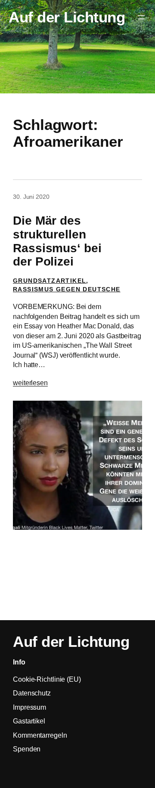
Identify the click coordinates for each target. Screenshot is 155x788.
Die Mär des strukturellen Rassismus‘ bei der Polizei (57, 241)
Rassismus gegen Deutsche (67, 289)
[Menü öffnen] (141, 17)
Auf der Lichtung (67, 17)
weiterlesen (30, 382)
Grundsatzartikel (49, 280)
